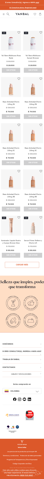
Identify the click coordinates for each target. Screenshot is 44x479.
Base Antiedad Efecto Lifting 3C (33, 149)
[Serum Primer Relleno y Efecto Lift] (33, 227)
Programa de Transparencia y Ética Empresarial (22, 460)
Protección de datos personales (30, 456)
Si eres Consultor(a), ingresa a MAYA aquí (21, 351)
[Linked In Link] (29, 399)
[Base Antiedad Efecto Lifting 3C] (33, 134)
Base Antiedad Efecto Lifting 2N (33, 103)
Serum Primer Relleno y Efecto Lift (33, 241)
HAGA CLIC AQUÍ (26, 475)
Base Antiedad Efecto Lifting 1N (11, 103)
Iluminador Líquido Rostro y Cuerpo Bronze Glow (11, 241)
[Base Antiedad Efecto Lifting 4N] (33, 180)
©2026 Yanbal (22, 444)
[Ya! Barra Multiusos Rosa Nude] (11, 42)
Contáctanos (8, 367)
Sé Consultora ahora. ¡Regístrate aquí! (23, 8)
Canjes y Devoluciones (21, 374)
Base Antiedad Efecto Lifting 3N (11, 195)
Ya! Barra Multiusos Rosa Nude (11, 56)
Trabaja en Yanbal (11, 359)
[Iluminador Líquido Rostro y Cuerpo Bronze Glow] (11, 227)
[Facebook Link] (15, 399)
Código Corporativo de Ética (22, 464)
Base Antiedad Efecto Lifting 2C (11, 149)
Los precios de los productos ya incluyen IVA (22, 452)
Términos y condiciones (11, 456)
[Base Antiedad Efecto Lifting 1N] (11, 88)
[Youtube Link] (24, 399)
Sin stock (11, 70)
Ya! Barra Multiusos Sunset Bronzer (33, 56)
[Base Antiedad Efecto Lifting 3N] (11, 180)
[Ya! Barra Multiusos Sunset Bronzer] (33, 42)
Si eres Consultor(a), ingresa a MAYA (22, 2)
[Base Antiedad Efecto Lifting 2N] (33, 88)
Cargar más (22, 265)
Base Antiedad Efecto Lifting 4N (33, 195)
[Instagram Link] (20, 399)
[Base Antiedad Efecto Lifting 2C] (11, 134)
